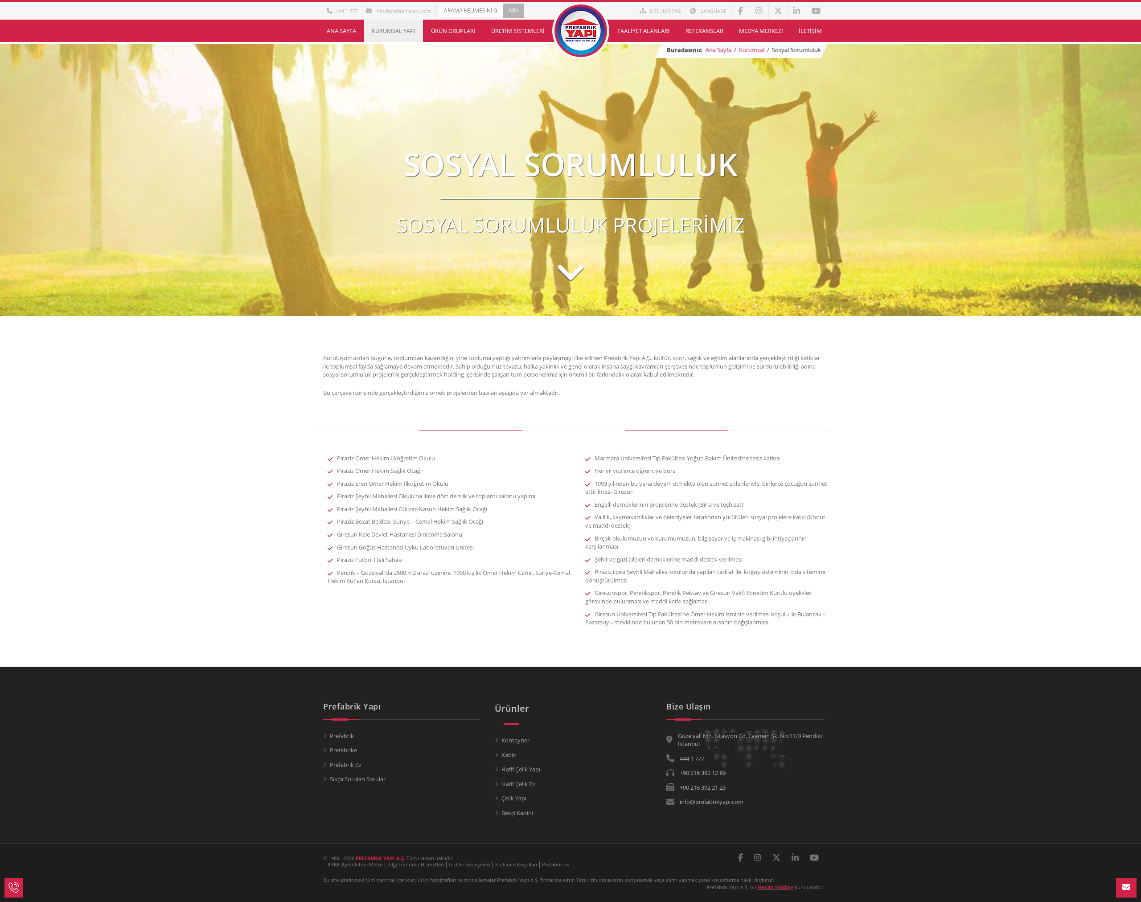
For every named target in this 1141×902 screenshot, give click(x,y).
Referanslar (704, 31)
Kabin (509, 755)
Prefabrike (343, 750)
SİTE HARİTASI (665, 11)
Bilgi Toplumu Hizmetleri (415, 864)
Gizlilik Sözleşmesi (469, 864)
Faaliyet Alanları (643, 31)
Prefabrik (342, 736)
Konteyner (515, 740)
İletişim (810, 31)
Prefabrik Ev (345, 765)
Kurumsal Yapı (393, 31)
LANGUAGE (712, 11)
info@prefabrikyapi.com (403, 11)
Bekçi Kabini (517, 813)
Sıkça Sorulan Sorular (358, 779)
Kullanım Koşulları (516, 864)
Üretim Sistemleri (518, 31)
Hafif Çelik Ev (518, 784)
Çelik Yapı (513, 798)
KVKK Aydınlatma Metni (355, 864)
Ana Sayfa (341, 31)
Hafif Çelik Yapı (520, 769)
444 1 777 (346, 11)
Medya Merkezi (761, 31)
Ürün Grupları (453, 31)
